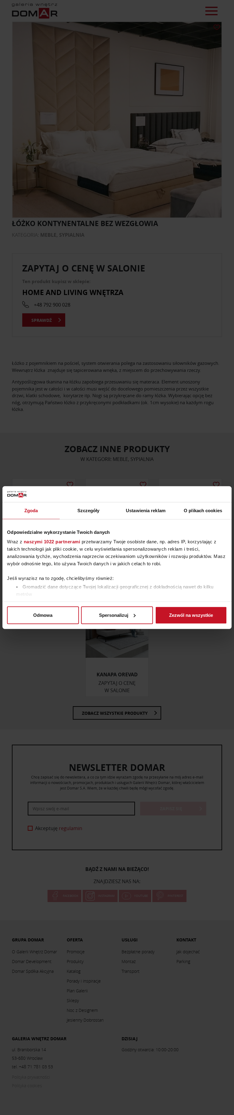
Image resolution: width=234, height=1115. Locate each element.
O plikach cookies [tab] (203, 510)
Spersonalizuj (113, 615)
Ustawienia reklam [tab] (145, 510)
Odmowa (42, 615)
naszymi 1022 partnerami (52, 541)
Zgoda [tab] (31, 510)
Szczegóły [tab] (88, 510)
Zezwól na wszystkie (191, 615)
